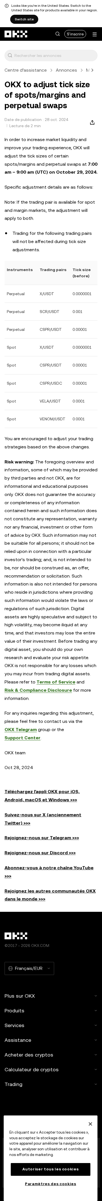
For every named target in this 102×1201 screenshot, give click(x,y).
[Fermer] (90, 1124)
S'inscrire (75, 34)
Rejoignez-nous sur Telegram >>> (42, 837)
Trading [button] (13, 1084)
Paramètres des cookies (50, 1184)
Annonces (66, 70)
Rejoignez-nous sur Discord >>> (40, 852)
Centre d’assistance (26, 70)
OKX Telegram (21, 729)
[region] (50, 1158)
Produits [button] (14, 1010)
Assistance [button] (18, 1040)
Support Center (23, 737)
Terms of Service (56, 682)
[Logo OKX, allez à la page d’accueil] (16, 34)
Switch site (24, 19)
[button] (57, 34)
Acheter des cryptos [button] (29, 1055)
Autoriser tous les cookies (50, 1169)
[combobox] (54, 55)
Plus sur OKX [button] (20, 996)
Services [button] (14, 1025)
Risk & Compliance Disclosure (38, 690)
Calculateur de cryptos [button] (32, 1069)
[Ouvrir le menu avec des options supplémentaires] (94, 34)
